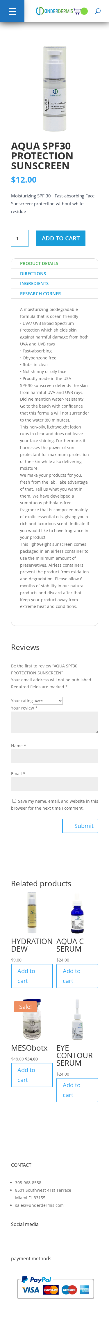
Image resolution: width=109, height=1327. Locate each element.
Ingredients (34, 283)
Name (18, 745)
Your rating (22, 700)
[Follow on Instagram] (29, 1242)
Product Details (39, 263)
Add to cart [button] (26, 976)
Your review (24, 708)
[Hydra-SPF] (54, 131)
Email (18, 773)
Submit (84, 826)
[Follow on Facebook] (15, 1242)
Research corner (40, 293)
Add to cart (61, 238)
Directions (33, 273)
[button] (12, 11)
